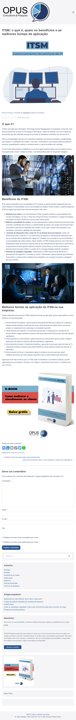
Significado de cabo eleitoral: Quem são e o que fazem (23, 599)
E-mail (5, 519)
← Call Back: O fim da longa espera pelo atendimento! (21, 457)
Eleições (7, 570)
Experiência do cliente (18, 452)
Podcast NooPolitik (10, 583)
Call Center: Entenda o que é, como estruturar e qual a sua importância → (48, 460)
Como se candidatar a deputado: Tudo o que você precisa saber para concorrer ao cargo (35, 607)
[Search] (69, 556)
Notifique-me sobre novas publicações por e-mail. (21, 542)
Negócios (7, 580)
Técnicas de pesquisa (11, 586)
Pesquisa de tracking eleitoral (14, 610)
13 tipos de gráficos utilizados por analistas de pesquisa (23, 602)
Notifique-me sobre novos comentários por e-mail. (21, 537)
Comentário (6, 481)
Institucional (8, 578)
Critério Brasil (9, 604)
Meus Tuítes (8, 693)
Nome (4, 510)
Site (3, 528)
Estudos (7, 572)
